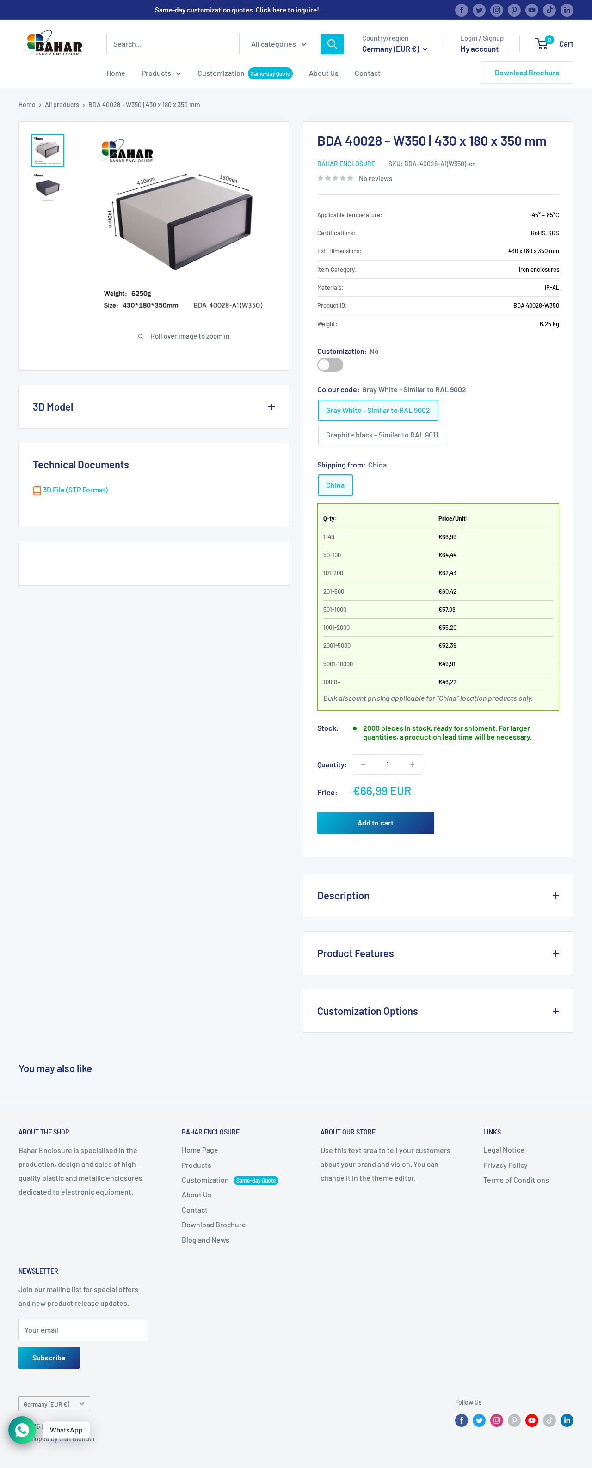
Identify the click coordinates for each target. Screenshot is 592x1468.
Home (115, 72)
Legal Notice (503, 1149)
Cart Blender (77, 1439)
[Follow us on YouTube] (531, 10)
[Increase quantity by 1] (412, 764)
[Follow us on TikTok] (549, 10)
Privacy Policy (505, 1164)
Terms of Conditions (516, 1179)
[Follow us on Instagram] (496, 10)
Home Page (200, 1149)
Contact (368, 72)
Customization (221, 72)
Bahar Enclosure (346, 164)
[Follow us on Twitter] (479, 10)
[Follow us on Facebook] (461, 10)
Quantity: (332, 764)
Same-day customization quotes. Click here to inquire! (237, 10)
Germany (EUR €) (46, 1404)
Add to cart (376, 822)
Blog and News (205, 1239)
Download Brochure (527, 72)
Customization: (348, 350)
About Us (324, 72)
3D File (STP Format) (75, 489)
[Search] (332, 44)
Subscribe (49, 1357)
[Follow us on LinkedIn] (567, 10)
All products (62, 105)
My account (479, 48)
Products (156, 72)
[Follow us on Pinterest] (514, 10)
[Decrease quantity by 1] (363, 764)
